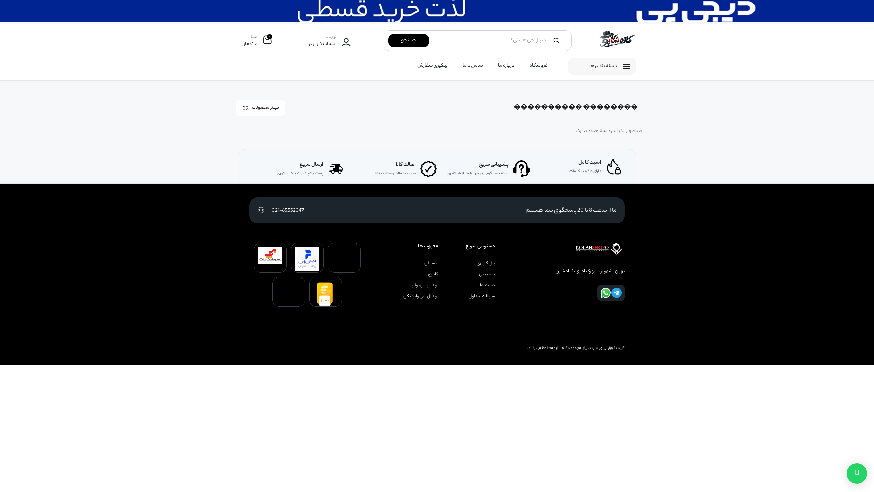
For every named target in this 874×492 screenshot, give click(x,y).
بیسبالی (431, 263)
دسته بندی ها (603, 66)
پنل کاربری (486, 263)
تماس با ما (473, 66)
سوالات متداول (482, 296)
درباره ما (506, 66)
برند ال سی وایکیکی (420, 296)
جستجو (408, 41)
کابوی (433, 274)
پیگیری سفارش (432, 66)
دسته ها (487, 285)
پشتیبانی (487, 274)
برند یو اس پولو (425, 285)
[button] (857, 473)
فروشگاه (539, 66)
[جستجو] (556, 40)
